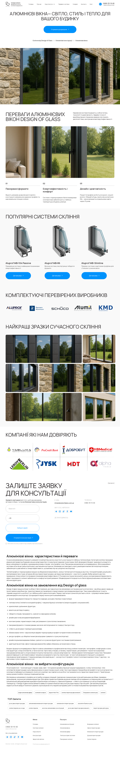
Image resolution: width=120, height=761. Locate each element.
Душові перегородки (93, 735)
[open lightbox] (44, 349)
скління (103, 692)
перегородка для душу (101, 708)
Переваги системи (63, 4)
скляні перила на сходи (17, 708)
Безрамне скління (93, 724)
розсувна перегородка (17, 703)
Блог (91, 4)
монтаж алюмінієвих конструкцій (53, 708)
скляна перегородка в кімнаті (71, 692)
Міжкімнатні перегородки (95, 732)
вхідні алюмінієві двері (25, 692)
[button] (50, 4)
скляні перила (33, 708)
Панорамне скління (66, 739)
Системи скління (38, 728)
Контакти (83, 4)
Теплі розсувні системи (67, 735)
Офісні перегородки (93, 728)
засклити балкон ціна (85, 703)
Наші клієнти (37, 732)
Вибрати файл (22, 528)
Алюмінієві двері (65, 732)
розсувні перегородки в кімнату (78, 708)
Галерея (75, 4)
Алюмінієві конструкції (67, 724)
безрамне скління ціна (90, 692)
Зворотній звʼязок (38, 739)
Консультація (37, 735)
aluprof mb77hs (54, 692)
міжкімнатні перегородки (65, 703)
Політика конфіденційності (41, 744)
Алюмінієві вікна (65, 728)
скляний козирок (40, 692)
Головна (31, 4)
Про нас (39, 4)
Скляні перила (91, 739)
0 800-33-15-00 (12, 727)
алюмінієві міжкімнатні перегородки (41, 703)
